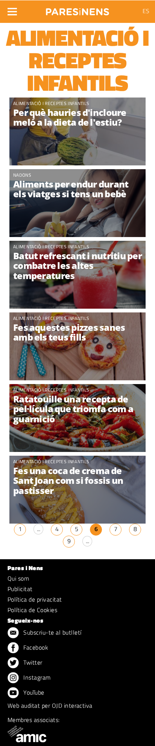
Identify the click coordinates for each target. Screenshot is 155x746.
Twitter (32, 662)
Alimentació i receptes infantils (51, 103)
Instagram (36, 677)
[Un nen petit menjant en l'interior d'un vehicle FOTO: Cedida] (77, 203)
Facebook (35, 647)
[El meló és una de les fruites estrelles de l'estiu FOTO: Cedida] (77, 131)
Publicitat (20, 588)
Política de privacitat (35, 599)
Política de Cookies (32, 609)
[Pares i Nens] (77, 9)
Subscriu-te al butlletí (52, 632)
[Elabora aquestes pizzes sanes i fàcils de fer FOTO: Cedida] (77, 346)
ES (146, 10)
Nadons (22, 175)
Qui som (18, 578)
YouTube (33, 692)
